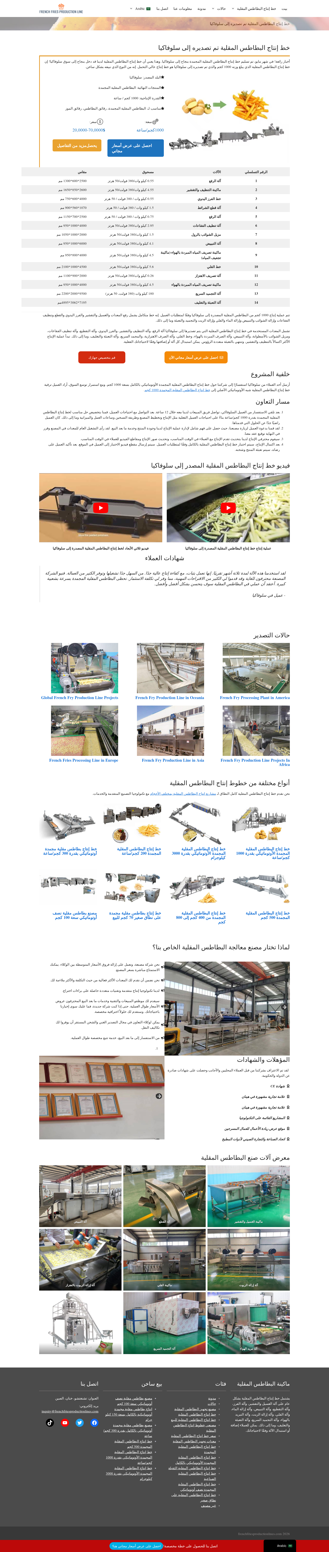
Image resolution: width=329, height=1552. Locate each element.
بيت (284, 8)
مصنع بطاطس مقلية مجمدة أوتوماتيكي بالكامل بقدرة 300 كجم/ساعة (127, 1430)
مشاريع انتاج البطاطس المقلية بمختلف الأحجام (183, 793)
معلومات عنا (182, 8)
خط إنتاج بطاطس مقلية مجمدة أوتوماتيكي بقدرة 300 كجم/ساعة (70, 851)
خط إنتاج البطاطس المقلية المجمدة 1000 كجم (177, 390)
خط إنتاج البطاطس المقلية (256, 8)
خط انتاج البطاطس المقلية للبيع (193, 1419)
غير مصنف (208, 1505)
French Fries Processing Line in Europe (83, 760)
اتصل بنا (162, 8)
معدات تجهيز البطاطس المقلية (194, 1441)
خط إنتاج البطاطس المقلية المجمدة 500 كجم (268, 915)
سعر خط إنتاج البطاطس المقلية (193, 1435)
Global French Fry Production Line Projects (79, 697)
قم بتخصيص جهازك (101, 357)
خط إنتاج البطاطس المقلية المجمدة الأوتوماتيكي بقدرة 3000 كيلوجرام (199, 853)
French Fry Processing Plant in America (255, 697)
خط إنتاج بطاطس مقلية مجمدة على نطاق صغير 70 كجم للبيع (135, 915)
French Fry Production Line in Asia (173, 760)
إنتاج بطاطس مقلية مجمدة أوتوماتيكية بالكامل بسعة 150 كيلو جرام (128, 1414)
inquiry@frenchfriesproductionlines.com (70, 1411)
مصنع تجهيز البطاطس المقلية (195, 1409)
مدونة (201, 8)
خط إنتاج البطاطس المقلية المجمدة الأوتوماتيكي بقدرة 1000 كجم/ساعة (263, 853)
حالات (221, 8)
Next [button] (284, 1006)
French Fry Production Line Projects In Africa (255, 762)
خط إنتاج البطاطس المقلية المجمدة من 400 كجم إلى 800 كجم (201, 917)
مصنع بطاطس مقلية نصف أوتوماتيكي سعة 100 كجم (75, 915)
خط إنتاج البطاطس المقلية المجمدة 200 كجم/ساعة (139, 851)
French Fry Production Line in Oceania (169, 697)
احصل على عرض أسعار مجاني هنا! (136, 1546)
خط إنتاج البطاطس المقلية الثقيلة (192, 1468)
